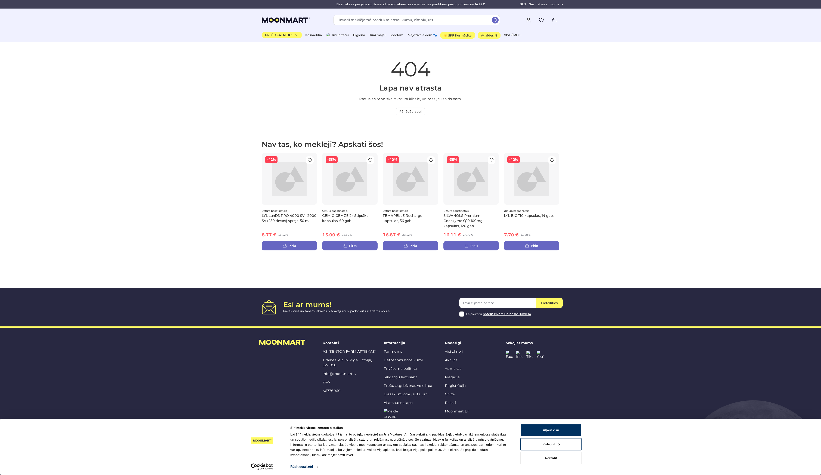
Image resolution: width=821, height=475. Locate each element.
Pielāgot (548, 444)
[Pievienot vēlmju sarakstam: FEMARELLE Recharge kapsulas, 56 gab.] (431, 160)
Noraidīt (551, 458)
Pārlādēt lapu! (410, 111)
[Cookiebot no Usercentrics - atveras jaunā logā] (262, 466)
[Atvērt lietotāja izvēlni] (528, 20)
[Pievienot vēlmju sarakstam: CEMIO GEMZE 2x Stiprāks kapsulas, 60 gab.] (370, 160)
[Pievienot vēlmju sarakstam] (541, 20)
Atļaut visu (551, 430)
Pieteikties (549, 303)
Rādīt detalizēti (301, 466)
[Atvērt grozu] (554, 20)
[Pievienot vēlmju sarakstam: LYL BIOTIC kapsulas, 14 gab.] (552, 160)
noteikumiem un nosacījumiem (507, 314)
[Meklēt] (495, 20)
